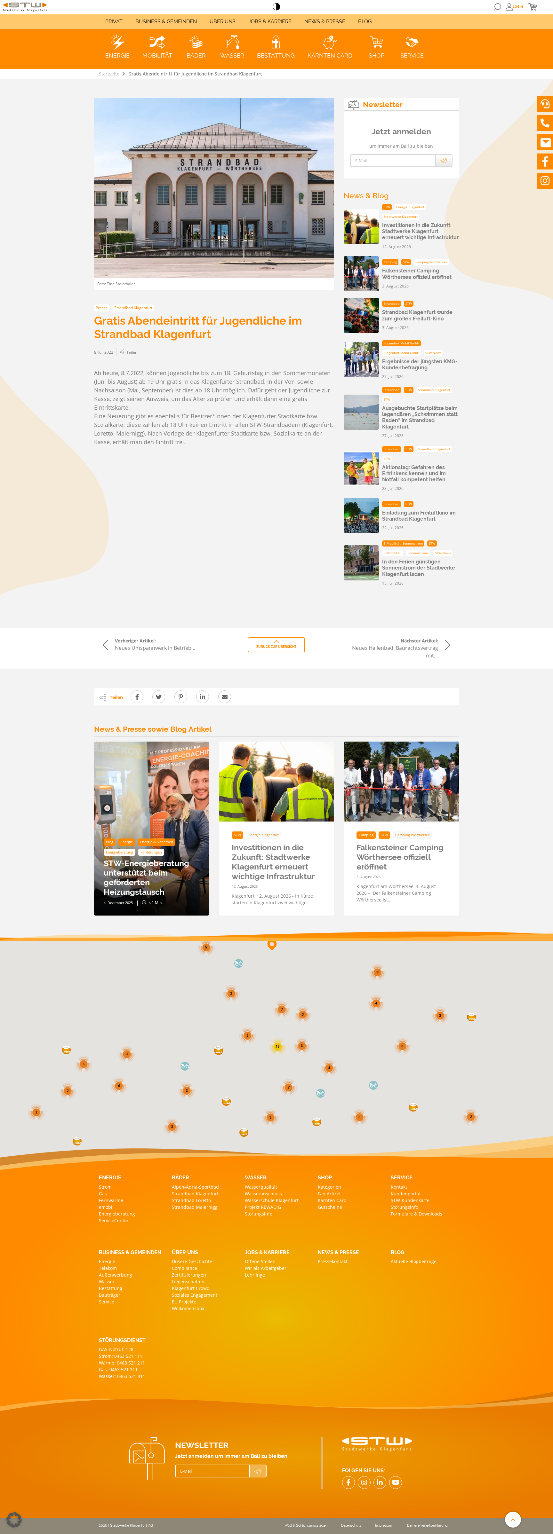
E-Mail (361, 160)
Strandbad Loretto (191, 1200)
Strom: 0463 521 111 (120, 1356)
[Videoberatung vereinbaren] (545, 104)
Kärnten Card (332, 1200)
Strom (105, 1187)
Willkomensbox (188, 1308)
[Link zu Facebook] (545, 161)
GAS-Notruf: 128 (116, 1349)
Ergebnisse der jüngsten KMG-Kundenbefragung (420, 364)
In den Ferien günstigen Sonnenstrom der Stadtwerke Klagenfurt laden (418, 568)
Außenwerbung (115, 1275)
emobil (106, 1207)
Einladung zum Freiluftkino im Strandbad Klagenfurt (419, 516)
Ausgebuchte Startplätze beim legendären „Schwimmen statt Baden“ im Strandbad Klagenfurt (420, 417)
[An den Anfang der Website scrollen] (513, 1520)
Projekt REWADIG (263, 1207)
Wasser (107, 1281)
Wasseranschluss (263, 1194)
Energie (107, 1261)
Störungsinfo (258, 1214)
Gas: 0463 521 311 (118, 1369)
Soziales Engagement (194, 1295)
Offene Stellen (260, 1261)
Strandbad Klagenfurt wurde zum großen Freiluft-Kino (417, 315)
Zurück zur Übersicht (276, 647)
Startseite (109, 74)
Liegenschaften (188, 1281)
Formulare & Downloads (416, 1214)
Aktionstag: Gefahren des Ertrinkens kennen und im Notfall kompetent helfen (414, 473)
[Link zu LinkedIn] (379, 1482)
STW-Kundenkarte (410, 1200)
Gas (103, 1194)
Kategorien (329, 1187)
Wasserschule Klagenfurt (272, 1200)
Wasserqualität (261, 1187)
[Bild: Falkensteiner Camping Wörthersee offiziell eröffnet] (401, 782)
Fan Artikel (329, 1194)
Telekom (108, 1268)
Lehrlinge (255, 1275)
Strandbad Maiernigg (195, 1207)
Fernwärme (111, 1200)
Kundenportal (406, 1194)
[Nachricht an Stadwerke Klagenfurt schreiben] (545, 142)
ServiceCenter (114, 1220)
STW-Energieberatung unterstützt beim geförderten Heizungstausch (146, 877)
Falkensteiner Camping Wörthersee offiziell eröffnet (417, 274)
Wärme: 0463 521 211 (122, 1363)
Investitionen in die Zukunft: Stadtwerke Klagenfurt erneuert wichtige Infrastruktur (420, 231)
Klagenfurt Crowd (191, 1288)
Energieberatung (117, 1214)
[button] (413, 1107)
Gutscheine (330, 1207)
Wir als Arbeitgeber (265, 1268)
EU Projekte (184, 1302)
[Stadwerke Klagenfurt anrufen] (545, 123)
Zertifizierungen (189, 1275)
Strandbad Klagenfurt (195, 1194)
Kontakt (399, 1187)
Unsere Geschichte (192, 1261)
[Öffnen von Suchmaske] (497, 7)
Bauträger (109, 1295)
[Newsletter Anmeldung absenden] (444, 160)
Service (106, 1302)
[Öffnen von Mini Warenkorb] (532, 6)
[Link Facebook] (348, 1482)
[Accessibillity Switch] (276, 7)
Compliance (184, 1268)
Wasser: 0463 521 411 (122, 1376)
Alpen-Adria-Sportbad (195, 1187)
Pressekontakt (333, 1261)
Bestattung (110, 1288)
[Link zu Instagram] (545, 181)
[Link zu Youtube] (395, 1482)
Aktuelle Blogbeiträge (414, 1261)
